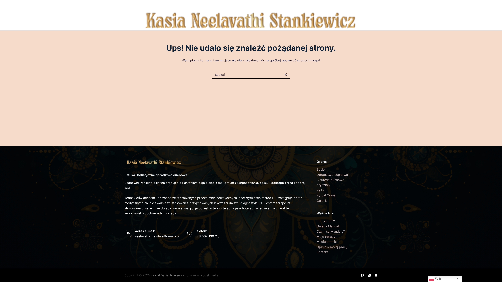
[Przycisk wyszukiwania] (286, 74)
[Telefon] (369, 20)
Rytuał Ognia (326, 195)
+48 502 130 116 (207, 236)
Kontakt (347, 4)
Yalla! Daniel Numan (166, 275)
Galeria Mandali (328, 226)
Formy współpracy (261, 4)
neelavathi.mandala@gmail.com (158, 236)
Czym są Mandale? (331, 231)
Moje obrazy (326, 237)
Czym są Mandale (193, 4)
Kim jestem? (158, 4)
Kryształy (323, 185)
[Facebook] (369, 13)
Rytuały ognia (229, 4)
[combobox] (247, 75)
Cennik (329, 4)
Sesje (321, 169)
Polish (438, 278)
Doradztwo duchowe (332, 175)
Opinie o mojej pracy (332, 247)
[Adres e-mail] (369, 27)
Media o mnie (327, 242)
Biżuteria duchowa (302, 4)
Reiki (320, 190)
